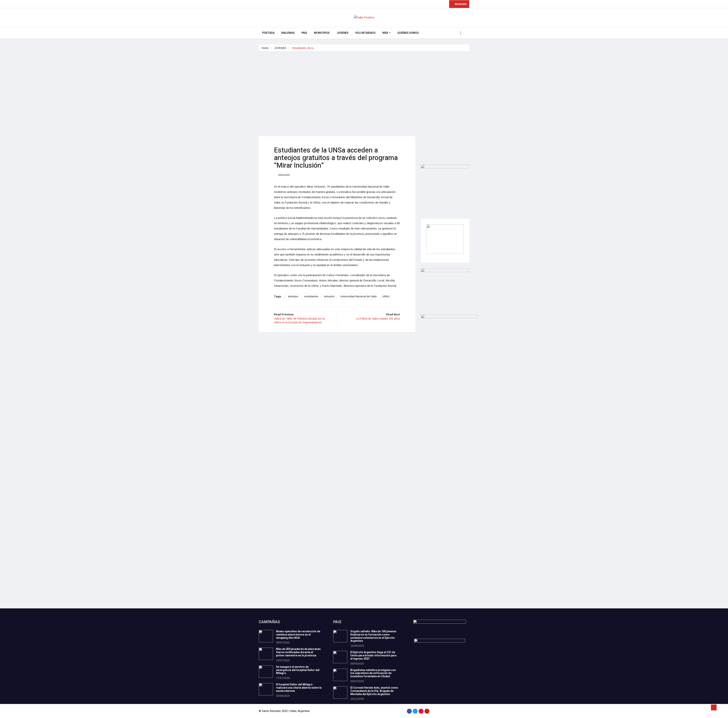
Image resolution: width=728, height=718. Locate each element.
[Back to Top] (714, 708)
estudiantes (311, 296)
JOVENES (342, 33)
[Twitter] (415, 711)
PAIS (304, 33)
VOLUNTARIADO (365, 33)
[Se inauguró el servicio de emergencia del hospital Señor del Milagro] (266, 671)
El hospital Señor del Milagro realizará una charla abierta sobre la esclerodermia (299, 688)
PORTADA (268, 33)
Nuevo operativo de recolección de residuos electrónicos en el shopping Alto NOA (298, 634)
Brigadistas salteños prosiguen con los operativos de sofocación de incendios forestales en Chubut (373, 673)
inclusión (329, 296)
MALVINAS (288, 33)
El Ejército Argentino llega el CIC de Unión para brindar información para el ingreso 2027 (373, 655)
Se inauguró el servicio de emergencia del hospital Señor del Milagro (297, 670)
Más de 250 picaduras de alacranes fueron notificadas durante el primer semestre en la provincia (298, 652)
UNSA (385, 296)
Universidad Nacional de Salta (358, 296)
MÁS (385, 33)
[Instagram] (421, 711)
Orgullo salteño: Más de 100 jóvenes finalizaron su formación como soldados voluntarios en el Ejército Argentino (373, 636)
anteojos (293, 296)
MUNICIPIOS (322, 33)
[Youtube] (426, 711)
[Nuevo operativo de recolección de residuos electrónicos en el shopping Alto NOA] (266, 636)
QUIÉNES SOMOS (408, 33)
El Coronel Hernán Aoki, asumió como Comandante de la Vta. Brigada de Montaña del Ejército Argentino (374, 691)
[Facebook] (409, 711)
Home (265, 47)
